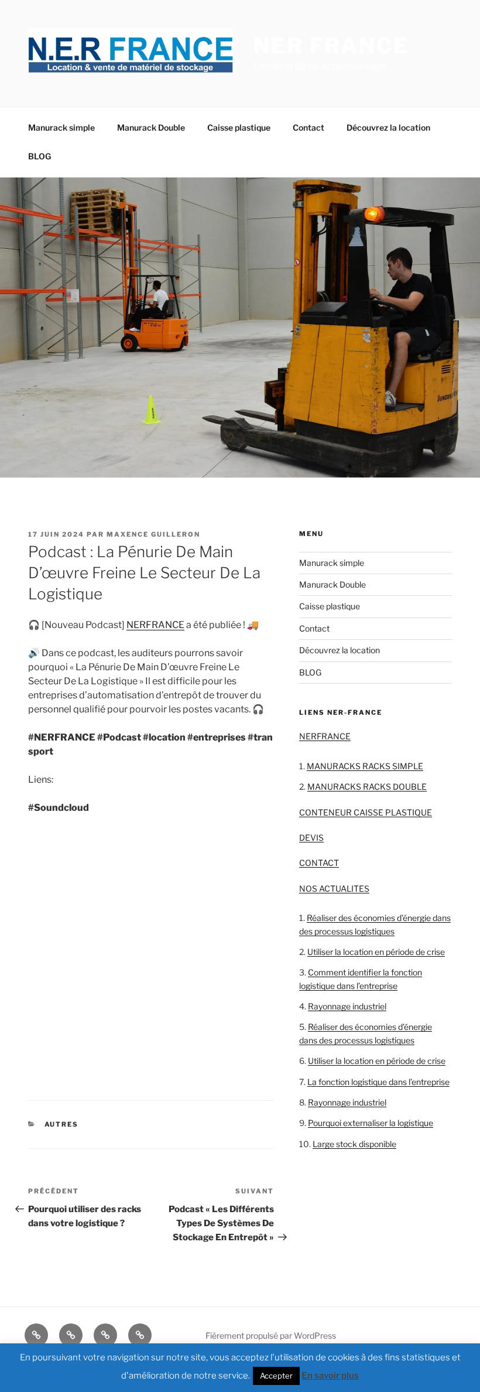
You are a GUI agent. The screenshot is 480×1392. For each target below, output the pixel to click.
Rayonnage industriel (347, 1006)
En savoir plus (330, 1375)
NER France (331, 46)
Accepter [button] (276, 1375)
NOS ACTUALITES (334, 888)
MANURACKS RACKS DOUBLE (367, 786)
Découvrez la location (388, 127)
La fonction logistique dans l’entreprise (378, 1082)
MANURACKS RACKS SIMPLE (365, 766)
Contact (308, 127)
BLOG (39, 156)
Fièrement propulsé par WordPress (270, 1335)
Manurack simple (61, 127)
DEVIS (311, 837)
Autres (61, 1124)
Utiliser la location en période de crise (376, 952)
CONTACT (319, 863)
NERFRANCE (155, 624)
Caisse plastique (238, 127)
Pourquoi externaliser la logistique (370, 1123)
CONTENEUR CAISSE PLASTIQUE (365, 812)
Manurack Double (151, 127)
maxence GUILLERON (153, 534)
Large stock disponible (354, 1144)
